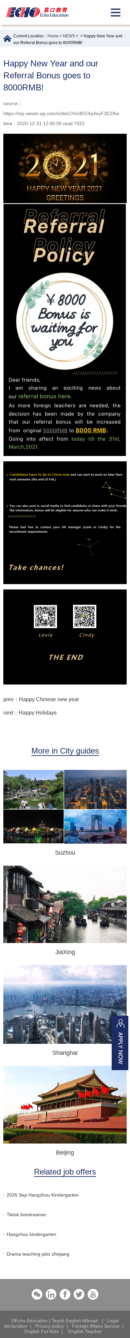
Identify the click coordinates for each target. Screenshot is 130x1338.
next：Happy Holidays (30, 713)
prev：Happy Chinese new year (41, 699)
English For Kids (41, 1331)
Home (53, 36)
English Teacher (85, 1331)
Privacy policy (49, 1326)
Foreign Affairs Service (96, 1326)
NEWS (69, 36)
